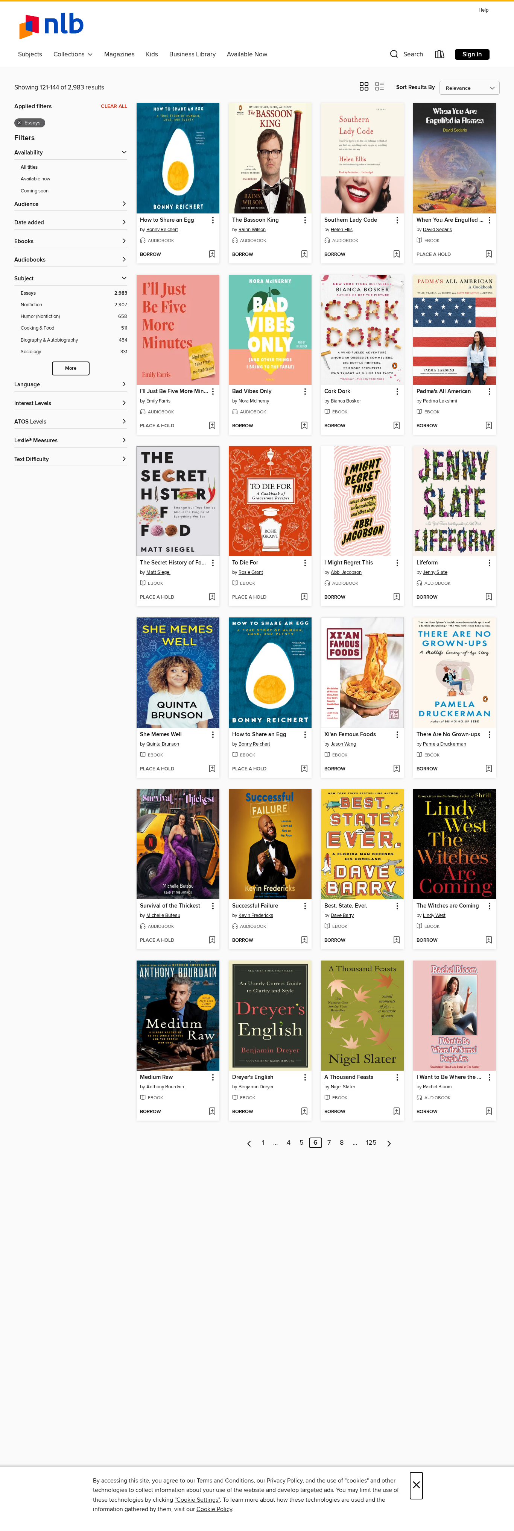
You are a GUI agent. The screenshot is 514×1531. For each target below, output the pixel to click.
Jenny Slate (435, 572)
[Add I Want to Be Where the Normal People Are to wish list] (488, 1112)
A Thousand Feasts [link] (348, 1077)
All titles (29, 167)
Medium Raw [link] (156, 1077)
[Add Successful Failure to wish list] (304, 941)
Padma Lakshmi (440, 401)
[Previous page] (249, 1142)
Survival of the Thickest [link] (170, 906)
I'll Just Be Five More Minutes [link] (174, 391)
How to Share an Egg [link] (167, 220)
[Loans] (440, 55)
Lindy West (434, 915)
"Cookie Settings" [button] (197, 1500)
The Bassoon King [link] (255, 220)
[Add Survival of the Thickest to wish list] (212, 941)
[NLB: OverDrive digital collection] (51, 26)
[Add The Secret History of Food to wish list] (212, 597)
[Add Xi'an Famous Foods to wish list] (396, 769)
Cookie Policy (214, 1509)
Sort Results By (415, 87)
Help (483, 10)
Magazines (119, 54)
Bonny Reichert (162, 230)
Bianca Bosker (346, 401)
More (70, 368)
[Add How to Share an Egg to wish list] (212, 255)
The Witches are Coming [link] (448, 906)
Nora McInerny (254, 401)
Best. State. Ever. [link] (345, 906)
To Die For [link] (245, 563)
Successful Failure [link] (255, 906)
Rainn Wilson (252, 230)
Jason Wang (343, 744)
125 (371, 1143)
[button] (406, 55)
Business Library (192, 54)
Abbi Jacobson (346, 572)
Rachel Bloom (437, 1087)
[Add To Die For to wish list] (304, 597)
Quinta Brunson (162, 744)
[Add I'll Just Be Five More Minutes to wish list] (212, 426)
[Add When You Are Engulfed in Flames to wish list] (488, 255)
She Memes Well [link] (161, 734)
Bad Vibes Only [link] (252, 391)
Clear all (114, 106)
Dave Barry (342, 915)
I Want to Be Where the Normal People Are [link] (451, 1077)
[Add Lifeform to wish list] (488, 597)
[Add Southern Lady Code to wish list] (396, 255)
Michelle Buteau (163, 915)
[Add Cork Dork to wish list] (396, 426)
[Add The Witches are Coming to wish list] (488, 941)
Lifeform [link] (427, 563)
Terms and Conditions (225, 1480)
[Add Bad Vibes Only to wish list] (304, 426)
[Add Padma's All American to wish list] (488, 426)
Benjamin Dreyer (256, 1087)
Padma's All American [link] (444, 391)
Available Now (247, 54)
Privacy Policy (285, 1480)
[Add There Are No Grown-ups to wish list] (488, 769)
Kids (152, 54)
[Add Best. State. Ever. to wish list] (396, 941)
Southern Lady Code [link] (350, 220)
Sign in (472, 54)
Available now (35, 179)
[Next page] (389, 1142)
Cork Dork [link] (337, 391)
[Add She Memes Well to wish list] (212, 769)
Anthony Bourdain (165, 1087)
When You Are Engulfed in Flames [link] (451, 220)
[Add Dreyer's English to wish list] (304, 1112)
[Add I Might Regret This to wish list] (396, 597)
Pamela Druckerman (444, 744)
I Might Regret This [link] (348, 563)
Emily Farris (158, 401)
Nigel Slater (343, 1087)
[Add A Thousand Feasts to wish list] (396, 1112)
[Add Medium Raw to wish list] (212, 1112)
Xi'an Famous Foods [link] (350, 734)
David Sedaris (437, 230)
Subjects (30, 54)
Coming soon (35, 191)
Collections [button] (70, 54)
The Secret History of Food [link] (174, 563)
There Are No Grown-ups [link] (448, 734)
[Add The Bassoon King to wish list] (304, 255)
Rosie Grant (251, 572)
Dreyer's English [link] (253, 1077)
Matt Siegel (158, 572)
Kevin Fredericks (256, 915)
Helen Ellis (342, 230)
